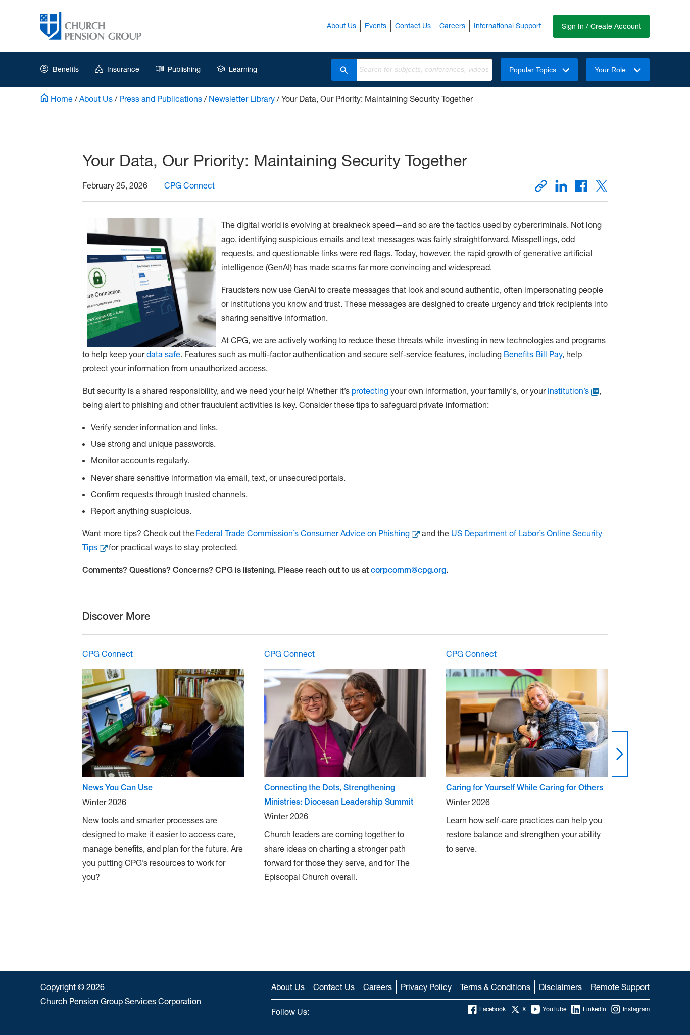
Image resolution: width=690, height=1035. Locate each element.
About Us (341, 25)
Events (375, 25)
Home (60, 98)
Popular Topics (533, 70)
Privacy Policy (426, 987)
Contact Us (413, 25)
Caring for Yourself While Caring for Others (524, 787)
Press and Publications (160, 98)
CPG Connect (189, 185)
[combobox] (424, 70)
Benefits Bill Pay (533, 354)
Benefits (66, 69)
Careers (452, 25)
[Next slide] (620, 754)
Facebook (492, 1009)
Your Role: (612, 70)
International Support (507, 25)
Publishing (184, 69)
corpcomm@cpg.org (408, 570)
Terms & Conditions (495, 987)
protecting (371, 390)
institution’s (568, 390)
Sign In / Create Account (601, 26)
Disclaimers (560, 987)
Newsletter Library (242, 98)
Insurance (123, 69)
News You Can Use (117, 787)
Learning (243, 69)
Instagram (636, 1009)
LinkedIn (594, 1009)
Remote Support (620, 987)
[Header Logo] (90, 26)
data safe (163, 354)
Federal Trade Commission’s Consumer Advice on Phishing (302, 533)
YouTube (554, 1009)
